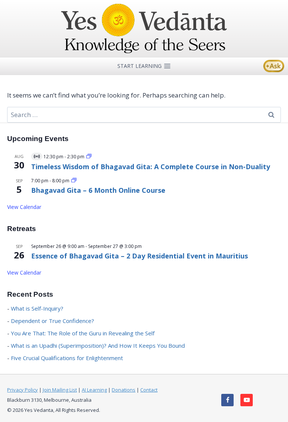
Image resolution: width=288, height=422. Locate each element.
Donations (123, 389)
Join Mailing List (60, 389)
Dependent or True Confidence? (52, 320)
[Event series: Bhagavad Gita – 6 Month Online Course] (73, 180)
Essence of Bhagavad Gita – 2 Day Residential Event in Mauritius (139, 255)
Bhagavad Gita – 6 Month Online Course (98, 190)
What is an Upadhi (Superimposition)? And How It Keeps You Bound (98, 345)
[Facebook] (227, 400)
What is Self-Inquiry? (37, 308)
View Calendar (24, 206)
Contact (149, 389)
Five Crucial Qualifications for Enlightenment (67, 358)
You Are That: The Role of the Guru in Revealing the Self (82, 333)
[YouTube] (246, 400)
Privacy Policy (22, 389)
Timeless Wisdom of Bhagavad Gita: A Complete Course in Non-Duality (150, 166)
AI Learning (94, 389)
